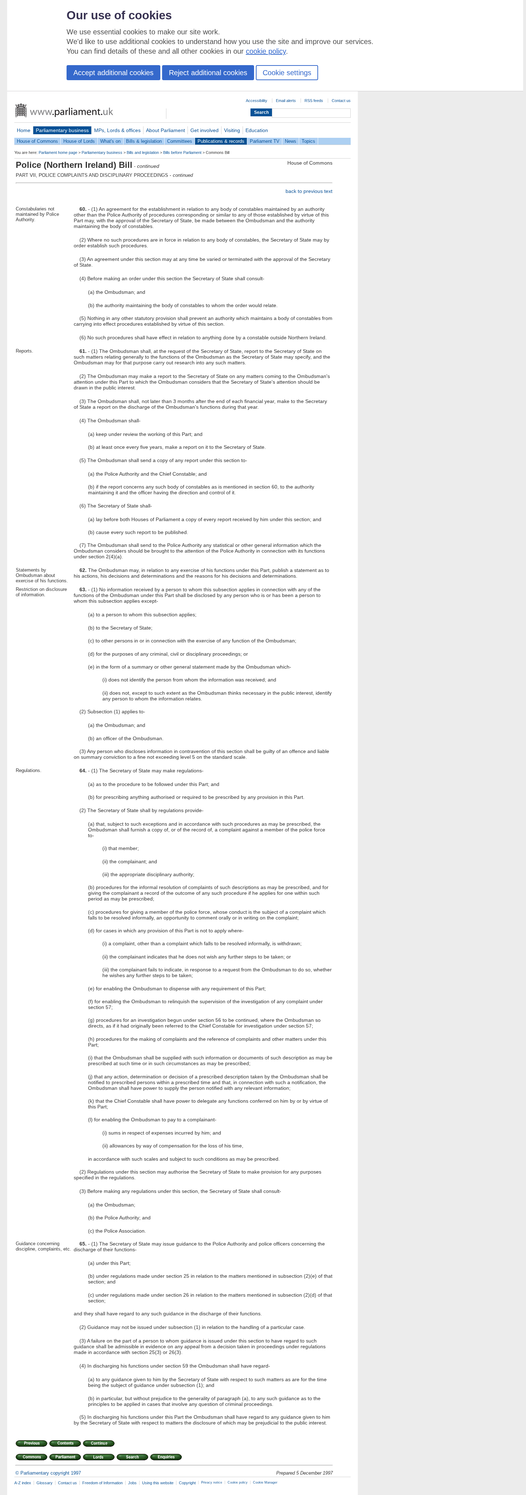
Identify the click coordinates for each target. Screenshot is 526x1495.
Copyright (187, 1483)
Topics (308, 141)
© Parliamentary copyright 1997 (48, 1473)
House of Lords (79, 141)
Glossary (44, 1483)
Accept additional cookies (113, 73)
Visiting (232, 130)
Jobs (132, 1483)
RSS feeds (314, 100)
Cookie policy (238, 1482)
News (290, 141)
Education (256, 130)
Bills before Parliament (182, 152)
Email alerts (286, 100)
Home (23, 130)
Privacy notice (211, 1482)
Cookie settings (287, 73)
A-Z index (22, 1483)
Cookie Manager (265, 1482)
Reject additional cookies (208, 73)
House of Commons (37, 141)
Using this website (158, 1483)
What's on (110, 141)
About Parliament (165, 130)
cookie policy (266, 51)
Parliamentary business (62, 130)
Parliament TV (264, 141)
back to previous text (309, 191)
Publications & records (221, 141)
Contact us (341, 100)
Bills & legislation (144, 141)
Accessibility (256, 100)
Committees (179, 141)
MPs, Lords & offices (117, 130)
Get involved (204, 130)
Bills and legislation (143, 152)
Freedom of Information (102, 1483)
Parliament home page (58, 152)
